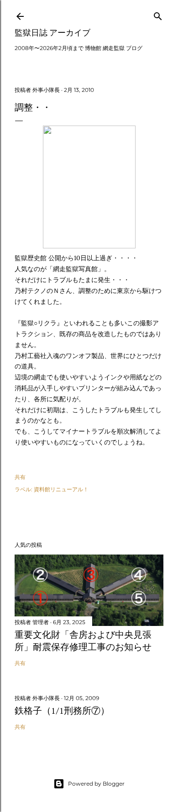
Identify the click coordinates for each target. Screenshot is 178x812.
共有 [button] (20, 477)
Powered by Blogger (96, 783)
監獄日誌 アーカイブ (52, 32)
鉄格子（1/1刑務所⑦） (62, 710)
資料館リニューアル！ (61, 489)
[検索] (157, 14)
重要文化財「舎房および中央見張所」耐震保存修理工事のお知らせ (83, 641)
